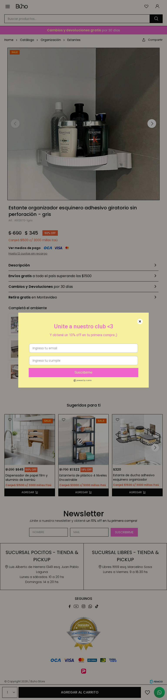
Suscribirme (83, 372)
